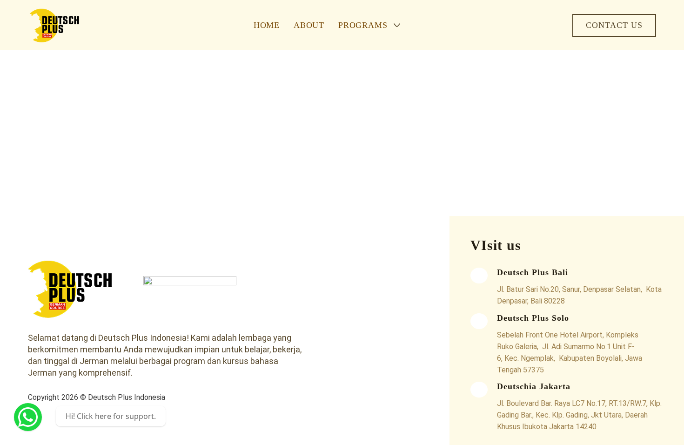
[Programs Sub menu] (396, 25)
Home (267, 25)
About (309, 25)
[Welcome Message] (28, 417)
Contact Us (614, 25)
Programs (362, 25)
